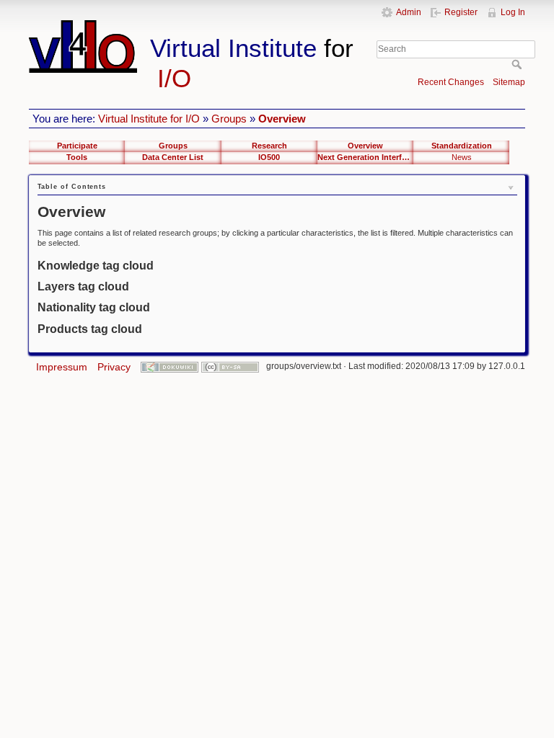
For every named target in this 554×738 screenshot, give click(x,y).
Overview (282, 118)
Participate (77, 145)
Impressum (61, 367)
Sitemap (509, 82)
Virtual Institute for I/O (149, 118)
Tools (76, 157)
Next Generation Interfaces (365, 157)
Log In (513, 12)
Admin (408, 12)
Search (518, 64)
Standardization (461, 145)
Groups (229, 118)
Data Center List (172, 157)
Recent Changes (451, 82)
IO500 (269, 157)
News (462, 157)
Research (269, 145)
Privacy (114, 367)
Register (461, 12)
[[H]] (200, 26)
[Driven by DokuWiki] (169, 367)
